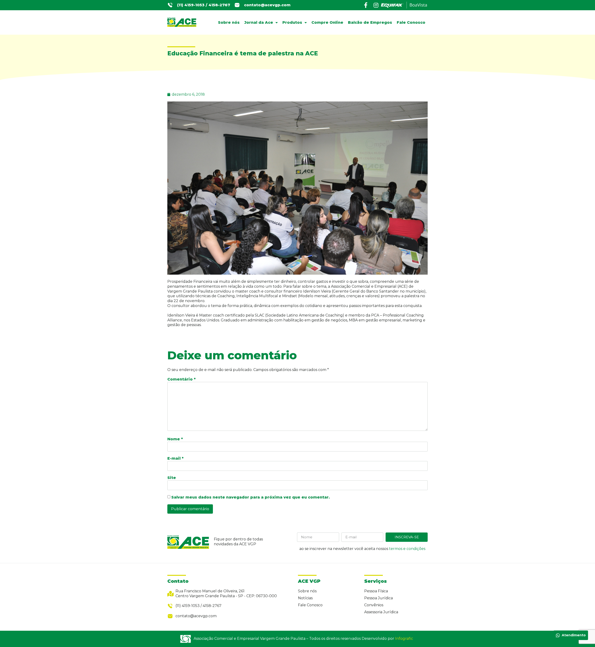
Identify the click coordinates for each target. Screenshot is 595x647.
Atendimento (574, 635)
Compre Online (327, 22)
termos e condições (407, 548)
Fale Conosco (411, 22)
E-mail (175, 458)
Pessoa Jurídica (378, 598)
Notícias (305, 598)
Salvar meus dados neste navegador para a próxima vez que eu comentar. (250, 497)
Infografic (404, 638)
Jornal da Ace (258, 22)
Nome (175, 439)
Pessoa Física (376, 591)
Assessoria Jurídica (381, 612)
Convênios (373, 605)
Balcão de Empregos (370, 22)
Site (171, 477)
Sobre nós (229, 22)
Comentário (181, 379)
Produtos (292, 22)
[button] (203, 5)
